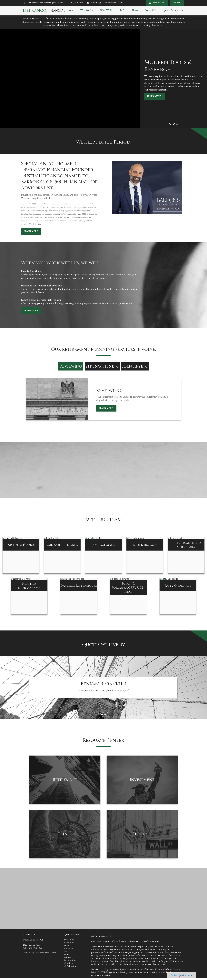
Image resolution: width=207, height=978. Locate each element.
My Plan (176, 3)
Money (67, 954)
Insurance (68, 948)
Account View (159, 3)
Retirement (69, 940)
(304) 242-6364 (76, 3)
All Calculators (70, 966)
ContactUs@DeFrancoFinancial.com (106, 3)
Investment (69, 942)
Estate (66, 945)
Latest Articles (70, 960)
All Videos (68, 963)
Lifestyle (68, 957)
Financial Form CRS (103, 936)
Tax (65, 951)
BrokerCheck (155, 941)
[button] (70, 10)
